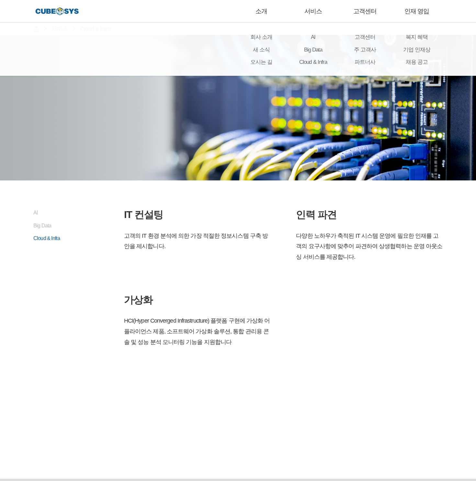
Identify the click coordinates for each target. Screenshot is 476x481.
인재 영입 (416, 11)
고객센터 (365, 11)
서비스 (313, 11)
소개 (261, 11)
